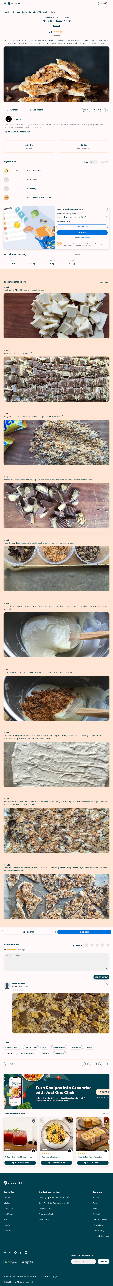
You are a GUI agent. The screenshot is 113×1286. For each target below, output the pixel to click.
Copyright (53, 1276)
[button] (5, 3)
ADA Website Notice (101, 1236)
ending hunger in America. (80, 245)
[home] (15, 3)
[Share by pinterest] (90, 109)
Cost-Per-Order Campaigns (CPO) (54, 1203)
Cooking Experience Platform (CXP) (54, 1197)
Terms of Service (100, 1219)
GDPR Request (10, 1276)
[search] (100, 3)
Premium (7, 1230)
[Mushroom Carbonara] (56, 1142)
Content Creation (46, 1208)
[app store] (27, 1262)
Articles (7, 1203)
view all (106, 1113)
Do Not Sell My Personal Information (32, 1276)
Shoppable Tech (46, 1214)
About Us (96, 1197)
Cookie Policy (98, 1230)
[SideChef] (13, 1184)
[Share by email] (106, 109)
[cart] (105, 3)
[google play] (11, 1262)
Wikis (6, 1219)
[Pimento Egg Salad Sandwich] (92, 1142)
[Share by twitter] (101, 109)
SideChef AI (44, 1219)
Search (7, 1225)
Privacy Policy (98, 1225)
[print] (84, 109)
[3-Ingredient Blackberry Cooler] (20, 1142)
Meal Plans (8, 1214)
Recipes (7, 1197)
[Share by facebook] (95, 109)
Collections (8, 1208)
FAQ (94, 1241)
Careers (96, 1203)
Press (95, 1208)
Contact (96, 1214)
